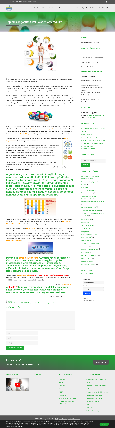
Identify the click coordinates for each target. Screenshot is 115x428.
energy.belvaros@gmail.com (91, 71)
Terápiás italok (86, 228)
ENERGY (10, 303)
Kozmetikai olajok (87, 261)
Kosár (61, 382)
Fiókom (61, 389)
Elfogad (104, 424)
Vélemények (69, 8)
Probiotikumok (86, 219)
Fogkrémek (85, 252)
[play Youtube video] (17, 384)
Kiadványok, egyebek (88, 265)
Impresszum (63, 395)
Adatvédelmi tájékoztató (67, 398)
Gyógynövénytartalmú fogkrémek (97, 392)
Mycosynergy (85, 187)
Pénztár (61, 386)
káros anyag (45, 303)
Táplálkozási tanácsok (93, 401)
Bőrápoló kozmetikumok (89, 255)
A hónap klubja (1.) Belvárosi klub (92, 143)
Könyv (61, 8)
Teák (87, 404)
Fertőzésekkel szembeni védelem (92, 201)
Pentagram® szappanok (94, 398)
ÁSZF (61, 392)
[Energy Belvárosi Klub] (9, 8)
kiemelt (52, 303)
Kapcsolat (85, 8)
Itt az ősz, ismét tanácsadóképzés (93, 128)
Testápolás (89, 408)
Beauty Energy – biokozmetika (96, 379)
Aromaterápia (86, 240)
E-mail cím (86, 286)
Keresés (85, 164)
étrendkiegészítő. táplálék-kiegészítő (23, 303)
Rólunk (44, 8)
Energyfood (85, 222)
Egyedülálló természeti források (96, 386)
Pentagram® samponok (94, 395)
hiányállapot (38, 303)
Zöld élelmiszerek (87, 225)
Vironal (83, 131)
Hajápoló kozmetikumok (89, 249)
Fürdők (88, 389)
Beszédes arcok (86, 135)
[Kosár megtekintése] (107, 8)
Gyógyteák (85, 231)
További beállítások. (18, 426)
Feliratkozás (87, 293)
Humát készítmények (88, 207)
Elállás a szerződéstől (97, 8)
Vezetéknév (86, 279)
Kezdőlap (37, 8)
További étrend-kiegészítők (90, 210)
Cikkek (78, 8)
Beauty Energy (86, 258)
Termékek (52, 8)
